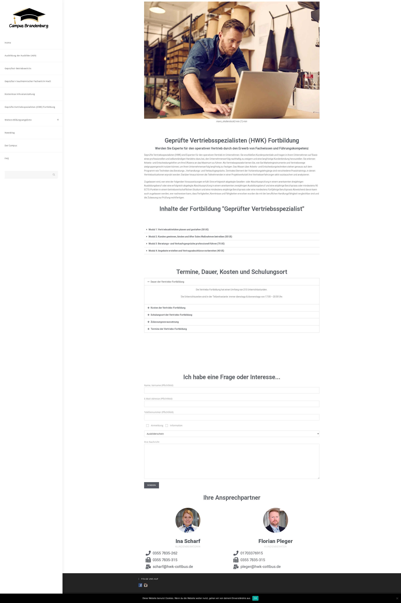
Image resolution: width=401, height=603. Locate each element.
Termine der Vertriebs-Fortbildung (169, 329)
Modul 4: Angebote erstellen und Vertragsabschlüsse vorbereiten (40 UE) (186, 250)
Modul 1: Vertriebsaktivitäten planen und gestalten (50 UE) (179, 229)
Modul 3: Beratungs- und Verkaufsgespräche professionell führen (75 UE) (187, 243)
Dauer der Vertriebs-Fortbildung (167, 281)
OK (255, 598)
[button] (232, 229)
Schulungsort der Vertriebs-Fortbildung (171, 315)
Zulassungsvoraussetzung (165, 322)
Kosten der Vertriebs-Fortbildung (168, 308)
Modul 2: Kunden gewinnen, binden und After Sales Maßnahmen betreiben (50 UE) (190, 236)
